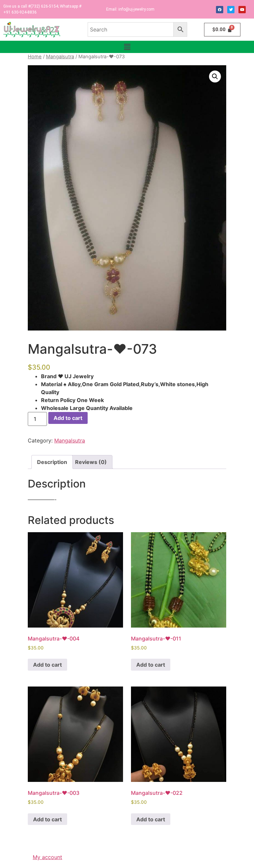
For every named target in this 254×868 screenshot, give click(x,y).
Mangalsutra (60, 57)
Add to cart (68, 418)
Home (35, 57)
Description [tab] (52, 462)
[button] (127, 47)
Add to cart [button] (47, 664)
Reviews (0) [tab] (91, 462)
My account (47, 857)
